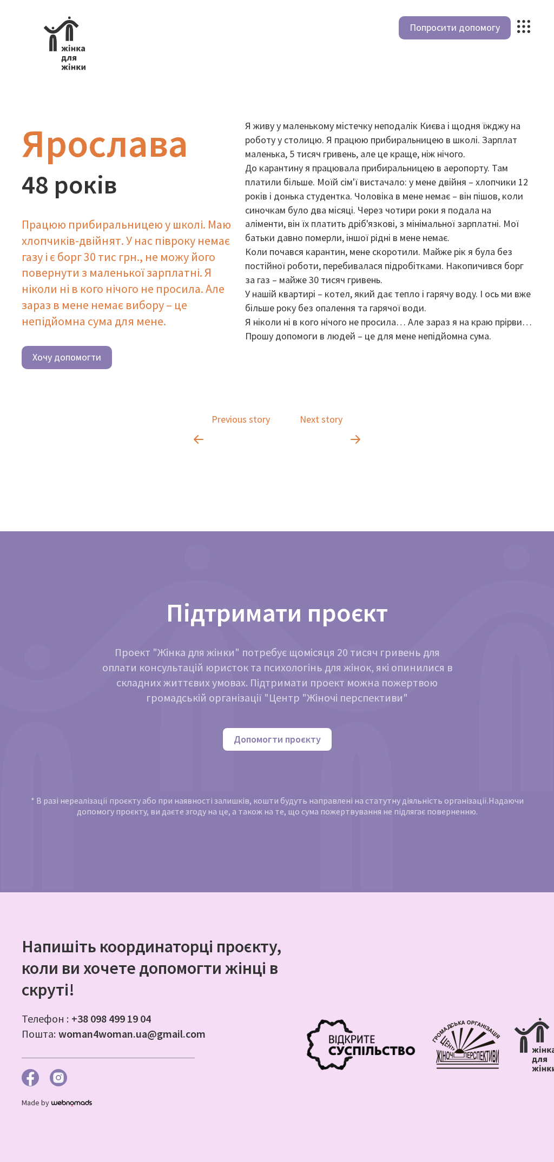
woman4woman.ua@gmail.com (132, 1033)
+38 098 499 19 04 (111, 1018)
